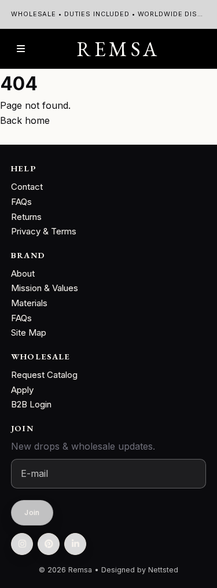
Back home (25, 120)
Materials (29, 302)
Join (32, 513)
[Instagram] (22, 544)
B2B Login (31, 404)
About (23, 273)
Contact (27, 186)
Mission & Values (44, 287)
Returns (26, 216)
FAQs (21, 201)
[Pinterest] (49, 544)
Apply (22, 389)
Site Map (28, 332)
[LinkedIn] (75, 544)
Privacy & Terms (43, 231)
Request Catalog (44, 374)
